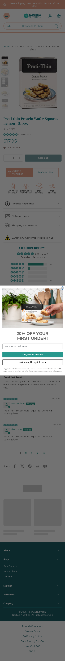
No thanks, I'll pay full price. (32, 362)
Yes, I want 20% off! (32, 354)
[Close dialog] (62, 288)
